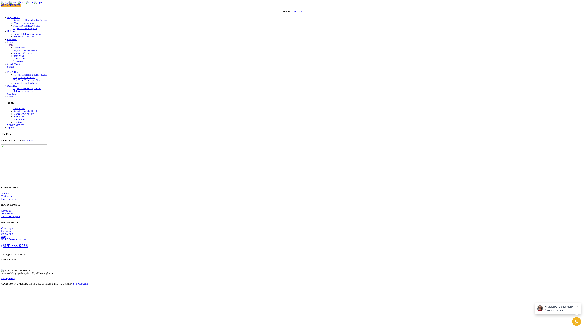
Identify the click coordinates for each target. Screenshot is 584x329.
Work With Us (8, 213)
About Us (6, 193)
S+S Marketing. (80, 283)
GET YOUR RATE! (11, 5)
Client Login (7, 228)
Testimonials (7, 196)
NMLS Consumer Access (13, 239)
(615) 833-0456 (296, 11)
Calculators (6, 231)
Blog (3, 236)
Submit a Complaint (10, 216)
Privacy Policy (8, 278)
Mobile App (7, 233)
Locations (6, 211)
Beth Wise (28, 140)
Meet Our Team (8, 199)
